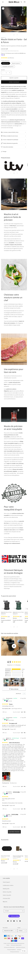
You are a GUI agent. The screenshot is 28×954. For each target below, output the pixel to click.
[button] (2, 2)
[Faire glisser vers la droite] (17, 34)
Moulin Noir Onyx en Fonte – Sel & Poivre (6, 613)
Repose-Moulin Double (5, 855)
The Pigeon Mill (5, 729)
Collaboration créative (8, 885)
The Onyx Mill (5, 805)
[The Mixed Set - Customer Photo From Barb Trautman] (21, 684)
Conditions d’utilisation (20, 947)
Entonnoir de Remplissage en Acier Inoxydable (18, 856)
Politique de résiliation (14, 951)
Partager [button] (4, 151)
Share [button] (5, 712)
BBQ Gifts (5, 901)
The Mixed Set (5, 783)
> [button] (14, 832)
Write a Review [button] (14, 689)
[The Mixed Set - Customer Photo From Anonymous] (11, 684)
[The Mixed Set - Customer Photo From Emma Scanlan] (6, 680)
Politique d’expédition (11, 949)
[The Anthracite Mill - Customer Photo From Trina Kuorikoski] (21, 680)
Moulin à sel (6, 63)
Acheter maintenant (14, 82)
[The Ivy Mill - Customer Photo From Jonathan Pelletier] (16, 680)
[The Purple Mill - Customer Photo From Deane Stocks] (11, 680)
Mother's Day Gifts (7, 892)
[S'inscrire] (22, 911)
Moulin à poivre (16, 63)
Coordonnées (19, 949)
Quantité (3, 69)
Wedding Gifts (6, 888)
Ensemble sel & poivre (8, 66)
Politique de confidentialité (9, 947)
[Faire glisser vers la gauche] (10, 34)
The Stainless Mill (6, 708)
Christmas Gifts (6, 898)
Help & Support (6, 882)
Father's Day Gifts (7, 895)
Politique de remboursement (16, 945)
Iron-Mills (8, 943)
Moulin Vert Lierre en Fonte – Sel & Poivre (18, 613)
